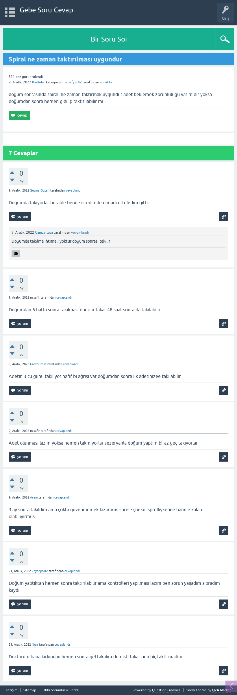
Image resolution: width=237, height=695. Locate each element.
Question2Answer (166, 690)
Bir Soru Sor (109, 39)
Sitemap (29, 690)
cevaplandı (73, 190)
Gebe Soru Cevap (46, 10)
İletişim (11, 690)
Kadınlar (38, 82)
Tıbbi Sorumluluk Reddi (60, 690)
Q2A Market (221, 690)
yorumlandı (80, 233)
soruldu (106, 82)
